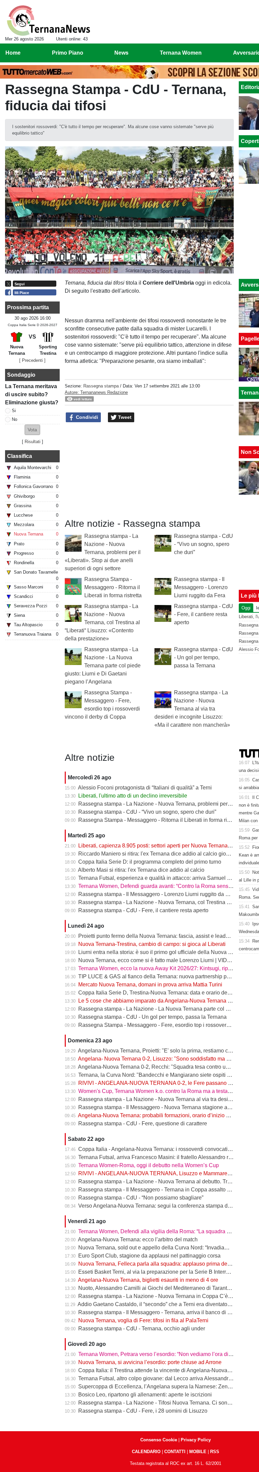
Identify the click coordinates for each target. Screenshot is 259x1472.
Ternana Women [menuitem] (181, 53)
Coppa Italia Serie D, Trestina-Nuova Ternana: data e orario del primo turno (167, 992)
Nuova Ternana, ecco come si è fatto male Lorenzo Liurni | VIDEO (156, 960)
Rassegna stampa (101, 385)
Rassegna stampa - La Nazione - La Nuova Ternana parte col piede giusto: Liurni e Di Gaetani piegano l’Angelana (103, 665)
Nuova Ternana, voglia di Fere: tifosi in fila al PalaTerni (143, 1320)
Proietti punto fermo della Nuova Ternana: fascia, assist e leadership (159, 936)
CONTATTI (174, 1451)
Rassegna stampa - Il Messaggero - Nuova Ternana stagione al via (157, 1107)
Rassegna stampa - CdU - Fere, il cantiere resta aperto (203, 614)
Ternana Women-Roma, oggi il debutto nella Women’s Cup (148, 1165)
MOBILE (197, 1451)
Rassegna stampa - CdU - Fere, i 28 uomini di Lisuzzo (142, 1411)
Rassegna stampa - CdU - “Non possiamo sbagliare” (140, 1198)
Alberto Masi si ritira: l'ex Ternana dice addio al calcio (141, 870)
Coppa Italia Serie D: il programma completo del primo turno (149, 862)
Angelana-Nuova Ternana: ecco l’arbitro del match (138, 1239)
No (14, 419)
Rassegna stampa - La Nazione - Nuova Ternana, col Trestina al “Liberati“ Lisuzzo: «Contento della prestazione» (102, 622)
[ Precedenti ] (32, 360)
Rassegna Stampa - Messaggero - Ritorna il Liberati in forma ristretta (113, 587)
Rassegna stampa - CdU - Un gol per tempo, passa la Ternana (203, 657)
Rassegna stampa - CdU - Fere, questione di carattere (142, 1123)
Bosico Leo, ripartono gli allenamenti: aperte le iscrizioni (145, 1394)
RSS (214, 1451)
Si (14, 410)
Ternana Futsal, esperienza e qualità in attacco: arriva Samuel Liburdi (160, 878)
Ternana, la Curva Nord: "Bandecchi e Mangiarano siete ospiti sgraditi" (162, 1075)
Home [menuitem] (13, 53)
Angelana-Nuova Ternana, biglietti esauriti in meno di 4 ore (148, 1280)
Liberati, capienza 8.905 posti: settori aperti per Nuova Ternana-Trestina (163, 845)
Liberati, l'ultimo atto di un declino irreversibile (132, 796)
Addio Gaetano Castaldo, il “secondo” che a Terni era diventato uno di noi (165, 1304)
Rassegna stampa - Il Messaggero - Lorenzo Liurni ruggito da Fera (201, 587)
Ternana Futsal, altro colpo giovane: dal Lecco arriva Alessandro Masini (163, 1378)
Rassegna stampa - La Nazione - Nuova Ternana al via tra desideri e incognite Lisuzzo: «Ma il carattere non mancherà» (192, 709)
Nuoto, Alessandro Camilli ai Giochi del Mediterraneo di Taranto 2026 (160, 1288)
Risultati (32, 441)
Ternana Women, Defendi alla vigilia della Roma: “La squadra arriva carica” (168, 1231)
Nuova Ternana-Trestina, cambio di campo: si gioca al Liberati (152, 944)
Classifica (19, 456)
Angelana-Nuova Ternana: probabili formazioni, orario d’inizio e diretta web (167, 1115)
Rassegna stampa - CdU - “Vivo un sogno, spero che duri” (203, 544)
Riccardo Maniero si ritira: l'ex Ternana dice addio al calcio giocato (157, 854)
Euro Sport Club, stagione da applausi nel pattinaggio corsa (149, 1256)
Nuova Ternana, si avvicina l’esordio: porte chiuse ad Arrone (150, 1362)
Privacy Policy (196, 1439)
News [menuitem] (121, 53)
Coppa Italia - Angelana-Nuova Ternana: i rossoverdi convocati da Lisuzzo (166, 1149)
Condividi (86, 417)
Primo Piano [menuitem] (67, 53)
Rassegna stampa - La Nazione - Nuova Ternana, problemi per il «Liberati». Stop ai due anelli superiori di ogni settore (103, 552)
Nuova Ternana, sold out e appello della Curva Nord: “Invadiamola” (158, 1247)
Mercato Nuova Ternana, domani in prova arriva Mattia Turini (150, 984)
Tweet (124, 417)
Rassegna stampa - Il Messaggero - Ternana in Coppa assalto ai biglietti (164, 1189)
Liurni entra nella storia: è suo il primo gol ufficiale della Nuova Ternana (163, 952)
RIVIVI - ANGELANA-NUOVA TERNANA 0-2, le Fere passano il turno (161, 1083)
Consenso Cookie (158, 1439)
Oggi (246, 607)
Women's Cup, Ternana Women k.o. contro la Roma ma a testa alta (158, 1091)
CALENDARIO (146, 1451)
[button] (32, 430)
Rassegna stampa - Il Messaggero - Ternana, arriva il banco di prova (159, 1312)
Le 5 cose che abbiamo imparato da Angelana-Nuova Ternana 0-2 (156, 1001)
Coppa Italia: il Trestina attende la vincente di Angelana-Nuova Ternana (163, 1370)
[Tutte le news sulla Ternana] (48, 20)
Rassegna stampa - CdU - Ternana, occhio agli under (141, 1328)
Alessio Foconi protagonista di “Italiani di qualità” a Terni (145, 787)
